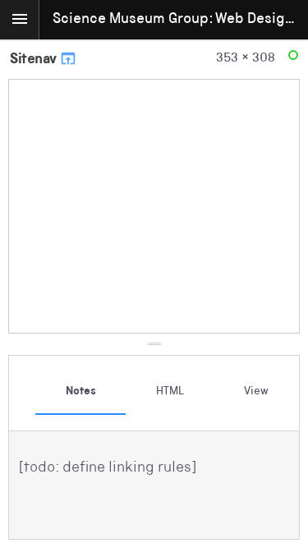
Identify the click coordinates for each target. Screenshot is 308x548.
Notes (81, 392)
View (256, 392)
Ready (295, 59)
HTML (170, 392)
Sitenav (34, 60)
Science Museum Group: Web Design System (180, 19)
